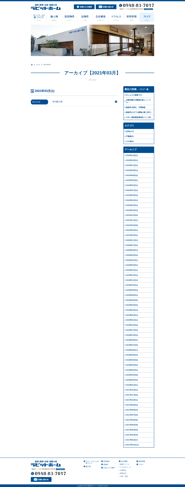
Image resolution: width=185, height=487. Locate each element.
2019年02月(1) (132, 315)
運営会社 (123, 473)
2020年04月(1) (132, 260)
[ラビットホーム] (46, 463)
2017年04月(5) (132, 430)
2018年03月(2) (132, 365)
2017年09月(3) (132, 405)
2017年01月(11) (132, 445)
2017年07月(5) (132, 415)
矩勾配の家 (57, 102)
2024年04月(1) (132, 160)
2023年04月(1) (132, 185)
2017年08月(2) (132, 410)
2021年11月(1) (132, 220)
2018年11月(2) (132, 330)
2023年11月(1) (132, 165)
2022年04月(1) (132, 200)
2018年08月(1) (132, 340)
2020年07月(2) (132, 245)
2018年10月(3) (132, 335)
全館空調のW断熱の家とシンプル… (138, 101)
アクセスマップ (125, 467)
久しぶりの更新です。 (135, 95)
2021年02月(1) (132, 235)
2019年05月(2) (132, 300)
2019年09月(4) (132, 290)
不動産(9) (130, 136)
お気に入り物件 (109, 468)
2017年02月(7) (132, 440)
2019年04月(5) (132, 305)
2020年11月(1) (132, 240)
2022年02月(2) (132, 210)
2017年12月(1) (132, 390)
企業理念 (123, 470)
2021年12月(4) (132, 215)
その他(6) (130, 141)
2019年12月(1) (132, 275)
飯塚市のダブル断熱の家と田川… (139, 112)
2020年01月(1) (132, 270)
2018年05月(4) (132, 355)
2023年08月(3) (132, 175)
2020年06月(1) (132, 250)
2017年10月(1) (132, 400)
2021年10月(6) (132, 225)
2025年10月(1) (132, 155)
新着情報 (142, 461)
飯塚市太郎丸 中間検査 (135, 107)
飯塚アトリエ (124, 464)
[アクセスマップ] (148, 9)
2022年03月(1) (132, 205)
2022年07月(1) (132, 190)
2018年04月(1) (132, 370)
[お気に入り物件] (84, 7)
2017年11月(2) (132, 395)
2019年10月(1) (132, 285)
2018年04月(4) (132, 360)
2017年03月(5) (132, 435)
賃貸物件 (106, 461)
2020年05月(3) (132, 255)
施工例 (88, 466)
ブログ (38, 64)
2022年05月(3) (132, 195)
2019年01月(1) (132, 320)
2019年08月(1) (132, 295)
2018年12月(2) (132, 325)
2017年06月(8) (132, 420)
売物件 (105, 464)
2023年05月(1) (132, 180)
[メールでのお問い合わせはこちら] (106, 7)
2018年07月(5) (132, 345)
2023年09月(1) (132, 170)
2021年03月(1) (132, 230)
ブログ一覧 (144, 89)
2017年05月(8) (132, 425)
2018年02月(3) (132, 380)
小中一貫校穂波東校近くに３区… (139, 117)
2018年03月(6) (132, 375)
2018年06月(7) (132, 350)
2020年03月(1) (132, 265)
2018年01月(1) (132, 385)
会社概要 (124, 461)
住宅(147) (130, 131)
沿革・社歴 (124, 476)
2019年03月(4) (132, 310)
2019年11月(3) (132, 280)
